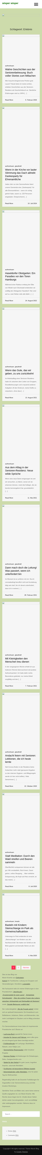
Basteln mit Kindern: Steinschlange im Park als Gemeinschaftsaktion (19, 928)
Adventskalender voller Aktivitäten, (15, 1072)
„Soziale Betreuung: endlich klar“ (18, 1004)
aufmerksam (9, 66)
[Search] (37, 1114)
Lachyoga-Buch (9, 1034)
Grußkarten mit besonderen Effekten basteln (19, 1069)
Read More (9, 100)
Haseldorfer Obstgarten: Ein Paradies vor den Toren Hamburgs (20, 276)
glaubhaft (18, 166)
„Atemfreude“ (17, 992)
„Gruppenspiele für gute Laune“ (13, 995)
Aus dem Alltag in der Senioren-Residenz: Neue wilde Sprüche (19, 470)
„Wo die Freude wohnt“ (25, 1009)
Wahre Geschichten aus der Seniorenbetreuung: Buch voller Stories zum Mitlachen (20, 72)
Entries (12, 1131)
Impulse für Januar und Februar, (15, 1037)
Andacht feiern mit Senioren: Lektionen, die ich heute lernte (20, 758)
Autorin (4, 981)
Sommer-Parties (9, 1056)
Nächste (26, 967)
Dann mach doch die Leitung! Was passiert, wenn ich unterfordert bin (21, 570)
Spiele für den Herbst (11, 1062)
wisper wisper (10, 3)
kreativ (17, 921)
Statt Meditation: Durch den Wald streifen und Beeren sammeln (20, 859)
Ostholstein (20, 978)
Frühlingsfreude (9, 1043)
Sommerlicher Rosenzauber (13, 1050)
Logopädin (26, 984)
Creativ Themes (22, 1152)
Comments (13, 1135)
